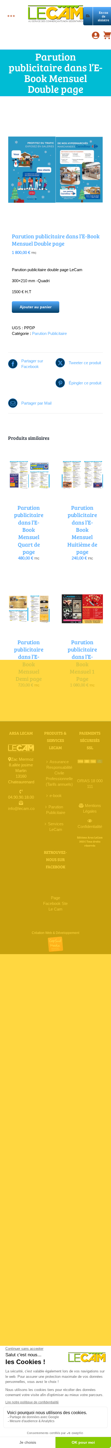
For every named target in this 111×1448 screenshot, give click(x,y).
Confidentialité (90, 826)
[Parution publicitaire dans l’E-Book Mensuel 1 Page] (82, 586)
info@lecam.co (21, 808)
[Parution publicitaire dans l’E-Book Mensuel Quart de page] (29, 452)
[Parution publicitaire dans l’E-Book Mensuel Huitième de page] (82, 452)
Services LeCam (56, 827)
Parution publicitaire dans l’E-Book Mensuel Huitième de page (82, 529)
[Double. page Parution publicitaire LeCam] (55, 165)
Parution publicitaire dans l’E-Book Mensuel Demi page (28, 660)
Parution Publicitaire (49, 333)
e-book (56, 795)
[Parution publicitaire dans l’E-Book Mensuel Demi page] (29, 586)
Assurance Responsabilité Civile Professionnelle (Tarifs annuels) (59, 773)
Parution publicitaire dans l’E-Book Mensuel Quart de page (28, 529)
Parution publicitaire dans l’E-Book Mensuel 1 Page (82, 660)
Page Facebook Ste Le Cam (55, 903)
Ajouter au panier (35, 307)
